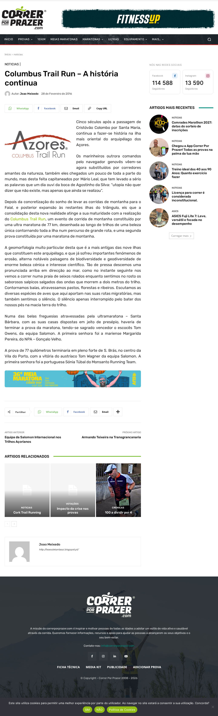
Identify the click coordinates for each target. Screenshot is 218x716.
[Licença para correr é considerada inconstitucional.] (159, 194)
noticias (18, 54)
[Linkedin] (114, 656)
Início (8, 54)
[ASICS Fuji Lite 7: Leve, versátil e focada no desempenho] (159, 217)
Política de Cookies (122, 709)
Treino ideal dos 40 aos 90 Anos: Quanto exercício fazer (191, 173)
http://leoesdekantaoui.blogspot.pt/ (59, 549)
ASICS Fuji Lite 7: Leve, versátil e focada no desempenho (189, 220)
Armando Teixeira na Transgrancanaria (111, 437)
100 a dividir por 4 (118, 512)
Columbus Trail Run (28, 219)
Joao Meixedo (29, 93)
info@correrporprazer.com (118, 645)
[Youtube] (126, 656)
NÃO (99, 709)
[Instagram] (103, 656)
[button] (209, 39)
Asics (175, 211)
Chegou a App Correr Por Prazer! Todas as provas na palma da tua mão (192, 149)
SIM (87, 709)
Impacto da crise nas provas (73, 510)
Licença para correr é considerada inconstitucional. (188, 196)
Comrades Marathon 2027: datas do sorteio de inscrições (192, 126)
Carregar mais (180, 236)
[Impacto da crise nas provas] (72, 490)
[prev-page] (7, 524)
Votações (72, 504)
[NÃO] (213, 707)
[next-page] (14, 524)
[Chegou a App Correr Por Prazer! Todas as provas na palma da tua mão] (159, 147)
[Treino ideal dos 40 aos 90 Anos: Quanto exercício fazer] (159, 171)
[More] (117, 412)
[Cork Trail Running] (27, 490)
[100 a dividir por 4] (118, 490)
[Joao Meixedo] (8, 94)
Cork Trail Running (27, 512)
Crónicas (118, 508)
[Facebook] (92, 656)
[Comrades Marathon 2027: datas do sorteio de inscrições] (159, 124)
